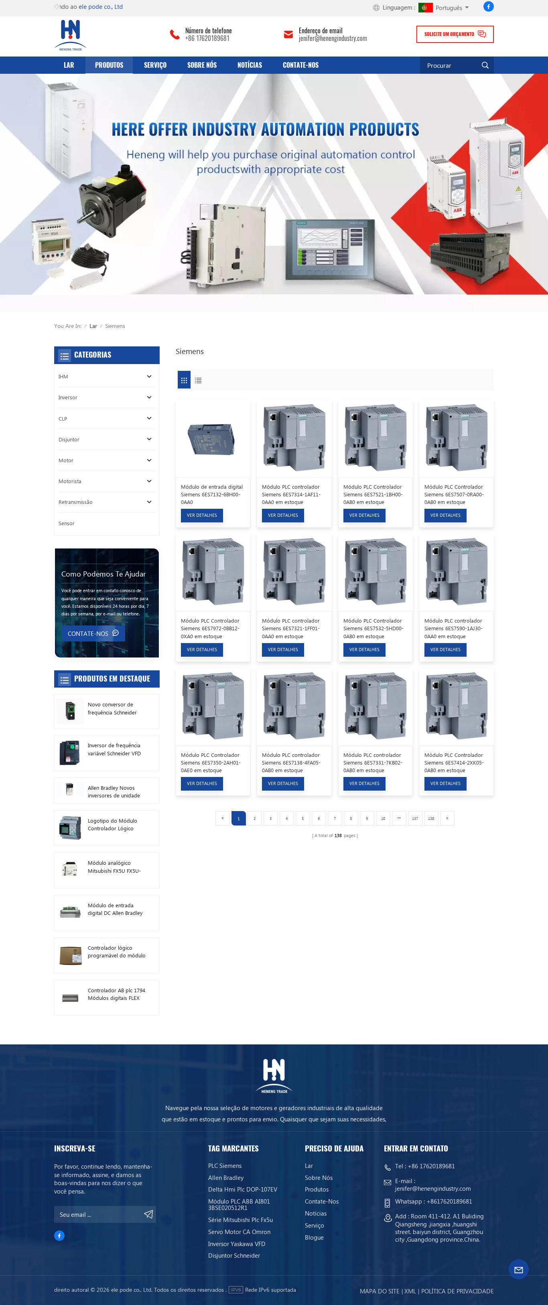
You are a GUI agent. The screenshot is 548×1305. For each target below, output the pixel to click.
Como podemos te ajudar (103, 574)
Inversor (68, 397)
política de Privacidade (457, 1291)
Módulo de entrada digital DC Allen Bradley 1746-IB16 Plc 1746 (115, 909)
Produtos (109, 65)
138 (431, 818)
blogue (314, 1237)
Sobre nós (202, 65)
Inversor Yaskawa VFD (237, 1243)
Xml (410, 1291)
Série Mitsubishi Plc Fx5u (240, 1219)
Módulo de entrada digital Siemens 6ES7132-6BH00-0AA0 (212, 494)
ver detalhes (202, 515)
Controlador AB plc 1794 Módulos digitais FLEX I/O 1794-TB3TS (116, 994)
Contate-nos (301, 65)
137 (415, 818)
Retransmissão (76, 501)
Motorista (70, 480)
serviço (155, 65)
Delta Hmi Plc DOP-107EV (242, 1189)
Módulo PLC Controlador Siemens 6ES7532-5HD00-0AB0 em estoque (373, 628)
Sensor (67, 523)
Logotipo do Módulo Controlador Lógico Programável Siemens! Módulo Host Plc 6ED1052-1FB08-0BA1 (114, 824)
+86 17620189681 (207, 38)
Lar (69, 65)
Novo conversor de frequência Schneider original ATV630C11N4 (114, 708)
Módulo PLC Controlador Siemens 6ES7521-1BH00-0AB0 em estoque (373, 494)
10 (383, 818)
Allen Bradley (226, 1177)
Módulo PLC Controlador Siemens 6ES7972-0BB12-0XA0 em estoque (210, 628)
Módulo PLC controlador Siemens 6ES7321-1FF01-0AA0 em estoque (291, 628)
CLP (63, 418)
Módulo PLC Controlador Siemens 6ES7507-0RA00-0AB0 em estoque (454, 494)
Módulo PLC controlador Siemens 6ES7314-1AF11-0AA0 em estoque (291, 494)
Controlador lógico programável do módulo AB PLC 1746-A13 (117, 951)
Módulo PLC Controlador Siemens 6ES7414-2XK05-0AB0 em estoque (454, 762)
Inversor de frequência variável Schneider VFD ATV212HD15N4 (114, 749)
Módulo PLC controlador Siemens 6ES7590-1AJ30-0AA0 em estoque (453, 628)
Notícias (249, 65)
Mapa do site (380, 1291)
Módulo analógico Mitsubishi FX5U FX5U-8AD (114, 866)
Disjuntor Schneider (234, 1255)
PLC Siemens (225, 1165)
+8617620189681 (449, 1201)
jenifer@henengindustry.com (333, 38)
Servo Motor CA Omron (239, 1231)
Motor (66, 460)
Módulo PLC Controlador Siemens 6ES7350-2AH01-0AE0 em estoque (211, 762)
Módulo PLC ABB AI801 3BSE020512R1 (239, 1204)
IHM (63, 376)
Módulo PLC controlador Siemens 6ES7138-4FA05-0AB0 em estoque (291, 762)
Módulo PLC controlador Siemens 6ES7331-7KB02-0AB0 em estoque (372, 762)
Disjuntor (69, 439)
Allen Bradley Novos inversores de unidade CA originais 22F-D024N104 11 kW (114, 791)
